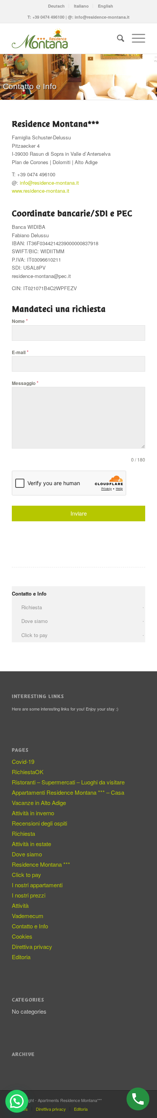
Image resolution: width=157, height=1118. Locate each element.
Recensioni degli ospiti (39, 823)
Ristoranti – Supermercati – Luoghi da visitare (68, 782)
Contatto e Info (29, 593)
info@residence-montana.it (102, 17)
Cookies (22, 936)
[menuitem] (56, 6)
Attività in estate (31, 844)
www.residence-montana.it (40, 190)
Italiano (81, 6)
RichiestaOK (27, 772)
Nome (20, 320)
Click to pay (34, 635)
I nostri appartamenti (37, 885)
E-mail (20, 352)
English (105, 6)
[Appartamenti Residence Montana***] (65, 38)
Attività (20, 905)
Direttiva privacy (32, 946)
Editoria (21, 957)
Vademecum (27, 916)
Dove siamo (34, 620)
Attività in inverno (33, 813)
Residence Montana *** (41, 864)
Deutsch (56, 6)
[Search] (116, 38)
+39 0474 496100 (48, 17)
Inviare (78, 513)
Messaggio (25, 383)
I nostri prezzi (28, 895)
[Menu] (134, 38)
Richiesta (31, 607)
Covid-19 (23, 761)
